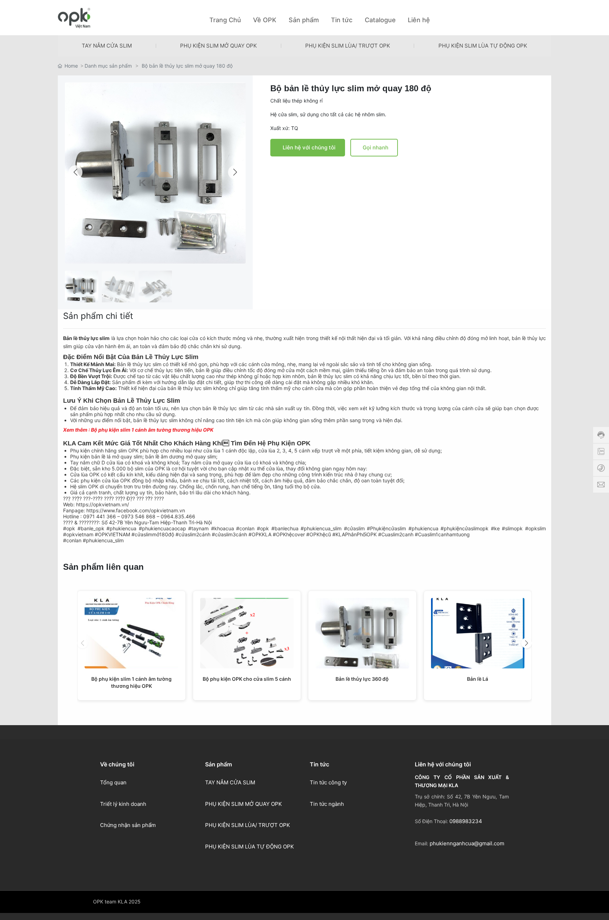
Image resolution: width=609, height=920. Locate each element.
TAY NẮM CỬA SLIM (107, 45)
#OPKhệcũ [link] (318, 534)
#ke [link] (495, 528)
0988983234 (465, 821)
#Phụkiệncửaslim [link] (386, 528)
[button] (235, 172)
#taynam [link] (198, 528)
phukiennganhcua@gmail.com (467, 843)
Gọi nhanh (375, 147)
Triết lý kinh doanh (123, 804)
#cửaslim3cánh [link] (229, 534)
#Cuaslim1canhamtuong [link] (442, 534)
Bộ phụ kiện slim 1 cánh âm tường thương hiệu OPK (152, 430)
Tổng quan (113, 782)
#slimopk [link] (512, 528)
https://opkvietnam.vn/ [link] (102, 504)
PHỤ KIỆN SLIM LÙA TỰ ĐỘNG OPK (482, 45)
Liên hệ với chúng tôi (309, 147)
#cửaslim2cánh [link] (193, 534)
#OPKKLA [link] (259, 534)
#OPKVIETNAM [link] (112, 534)
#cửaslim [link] (354, 528)
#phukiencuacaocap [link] (162, 528)
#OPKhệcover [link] (289, 534)
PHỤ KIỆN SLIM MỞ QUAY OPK (218, 45)
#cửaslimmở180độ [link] (152, 534)
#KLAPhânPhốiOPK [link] (354, 534)
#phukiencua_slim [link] (321, 528)
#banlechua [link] (285, 528)
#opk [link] (69, 528)
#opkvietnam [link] (78, 534)
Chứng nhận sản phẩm (128, 825)
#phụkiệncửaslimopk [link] (464, 528)
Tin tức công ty (328, 782)
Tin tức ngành (327, 804)
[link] (135, 510)
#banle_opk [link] (91, 528)
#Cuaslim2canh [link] (395, 534)
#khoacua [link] (222, 528)
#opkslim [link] (535, 528)
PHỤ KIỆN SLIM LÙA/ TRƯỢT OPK (347, 45)
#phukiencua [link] (121, 528)
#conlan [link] (245, 528)
